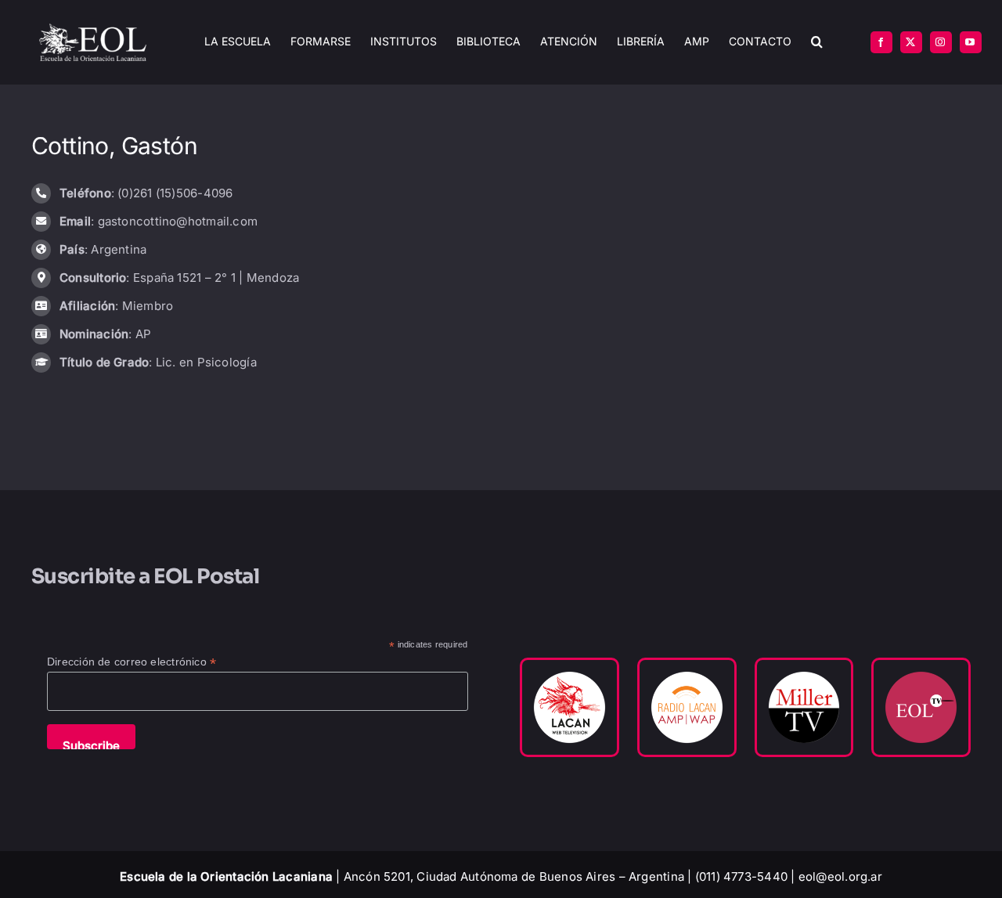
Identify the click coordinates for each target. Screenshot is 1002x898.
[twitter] (911, 42)
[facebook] (881, 42)
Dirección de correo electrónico (131, 662)
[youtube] (971, 42)
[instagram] (941, 42)
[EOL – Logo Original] (92, 29)
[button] (817, 42)
